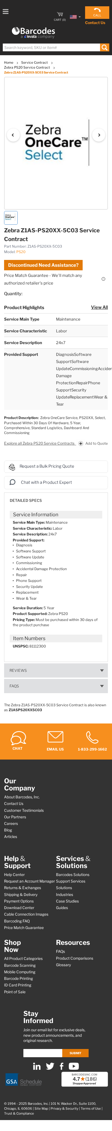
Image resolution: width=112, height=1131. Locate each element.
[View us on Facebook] (61, 1068)
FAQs (14, 686)
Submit (75, 1053)
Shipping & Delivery (21, 894)
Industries (64, 894)
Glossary (63, 965)
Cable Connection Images (26, 914)
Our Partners (15, 817)
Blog (8, 830)
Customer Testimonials (24, 810)
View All (99, 307)
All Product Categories (23, 958)
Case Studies (67, 901)
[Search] (104, 47)
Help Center (14, 874)
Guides (62, 908)
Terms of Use (91, 1109)
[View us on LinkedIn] (37, 1068)
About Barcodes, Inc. (22, 797)
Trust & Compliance (19, 1113)
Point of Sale (15, 992)
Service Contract (35, 62)
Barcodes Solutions (72, 874)
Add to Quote (96, 443)
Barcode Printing (18, 978)
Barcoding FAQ (17, 921)
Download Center (19, 908)
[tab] (56, 498)
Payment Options (19, 901)
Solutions (64, 888)
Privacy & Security (64, 1109)
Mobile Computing (19, 972)
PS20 (21, 252)
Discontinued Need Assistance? (43, 265)
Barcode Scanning (20, 965)
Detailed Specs (26, 500)
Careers (11, 823)
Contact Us (95, 22)
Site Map (41, 1109)
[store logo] (33, 33)
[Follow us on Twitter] (50, 1068)
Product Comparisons (74, 958)
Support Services (70, 881)
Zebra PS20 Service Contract (27, 67)
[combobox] (56, 47)
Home (9, 62)
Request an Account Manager (29, 881)
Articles (10, 836)
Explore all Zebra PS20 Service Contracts (39, 443)
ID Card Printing (17, 985)
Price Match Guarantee (24, 927)
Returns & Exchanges (22, 888)
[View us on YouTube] (74, 1068)
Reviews (18, 670)
